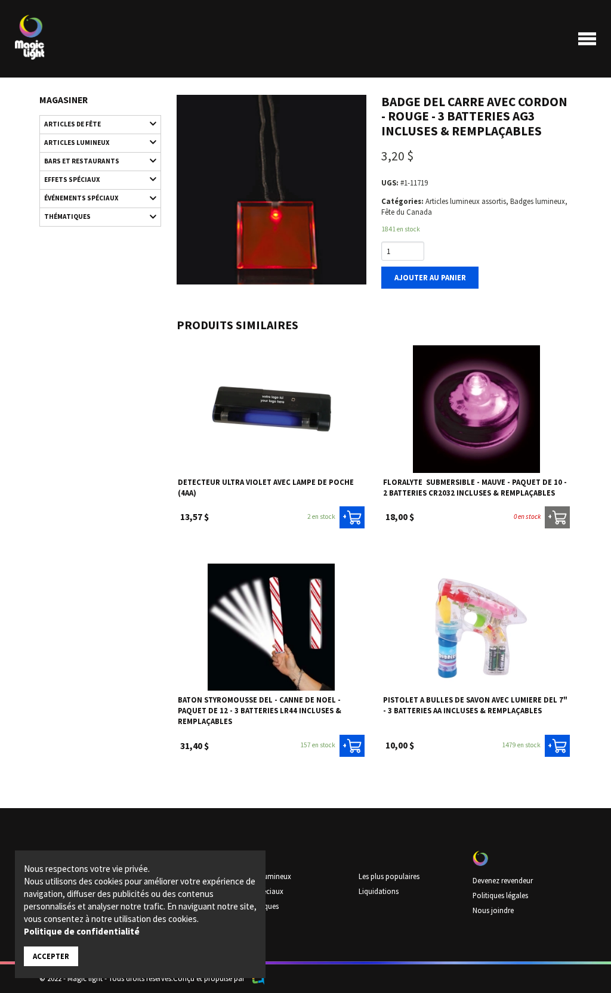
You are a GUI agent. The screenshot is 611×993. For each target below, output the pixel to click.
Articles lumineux (76, 142)
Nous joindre (493, 910)
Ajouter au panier (430, 277)
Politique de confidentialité (82, 931)
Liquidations (379, 891)
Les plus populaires (389, 876)
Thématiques (67, 216)
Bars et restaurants (81, 161)
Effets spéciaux (72, 179)
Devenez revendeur (503, 880)
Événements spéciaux (81, 198)
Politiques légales (500, 895)
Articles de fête (72, 124)
